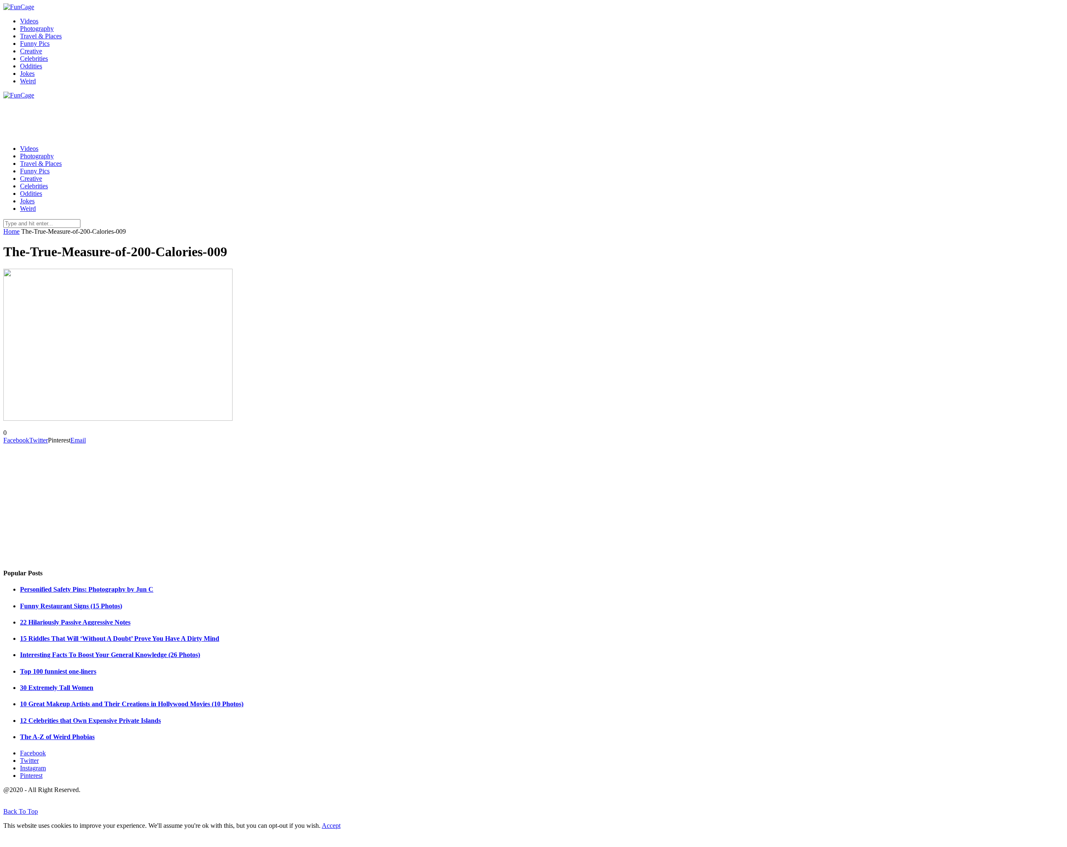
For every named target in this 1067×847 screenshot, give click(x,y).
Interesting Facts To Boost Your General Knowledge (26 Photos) (110, 654)
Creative (31, 51)
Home (11, 231)
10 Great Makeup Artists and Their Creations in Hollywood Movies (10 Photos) (131, 703)
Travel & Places (41, 36)
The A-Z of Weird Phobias (57, 736)
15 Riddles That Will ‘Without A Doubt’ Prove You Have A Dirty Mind (119, 638)
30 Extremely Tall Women (56, 687)
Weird (28, 81)
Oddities (31, 66)
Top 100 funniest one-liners (58, 671)
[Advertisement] (155, 118)
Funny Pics (35, 43)
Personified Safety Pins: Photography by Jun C (86, 589)
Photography (37, 28)
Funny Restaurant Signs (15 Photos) (71, 606)
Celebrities (34, 58)
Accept (331, 825)
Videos (29, 21)
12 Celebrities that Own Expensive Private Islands (90, 720)
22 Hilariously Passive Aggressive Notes (75, 622)
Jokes (27, 73)
